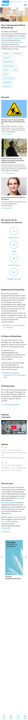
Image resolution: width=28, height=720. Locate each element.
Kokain (5, 70)
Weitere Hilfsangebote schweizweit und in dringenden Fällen (14, 375)
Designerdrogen (8, 66)
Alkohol (5, 53)
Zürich (18, 498)
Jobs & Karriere (13, 1)
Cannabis (6, 57)
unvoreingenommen (18, 38)
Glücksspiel (7, 82)
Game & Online (8, 78)
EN (26, 1)
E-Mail (14, 251)
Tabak (15, 70)
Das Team (6, 531)
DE (24, 1)
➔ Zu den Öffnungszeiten (10, 404)
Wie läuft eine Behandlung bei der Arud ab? (14, 326)
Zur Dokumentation (9, 173)
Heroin (5, 74)
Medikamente (8, 61)
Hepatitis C (7, 86)
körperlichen (18, 42)
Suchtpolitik (5, 528)
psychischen (5, 42)
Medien (19, 1)
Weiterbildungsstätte (8, 502)
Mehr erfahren (7, 134)
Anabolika (17, 53)
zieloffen (4, 38)
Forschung (18, 517)
